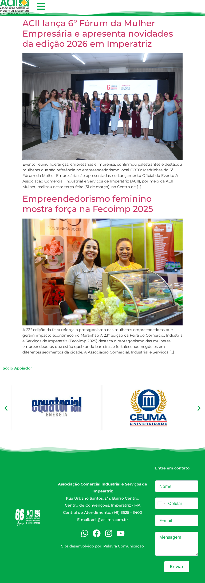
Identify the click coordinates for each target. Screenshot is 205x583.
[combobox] (161, 503)
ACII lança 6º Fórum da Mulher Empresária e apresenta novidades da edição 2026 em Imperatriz (97, 33)
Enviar (177, 566)
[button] (41, 6)
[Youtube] (120, 533)
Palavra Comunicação (123, 546)
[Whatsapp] (84, 533)
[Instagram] (108, 533)
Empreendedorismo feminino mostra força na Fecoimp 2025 (87, 203)
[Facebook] (96, 533)
